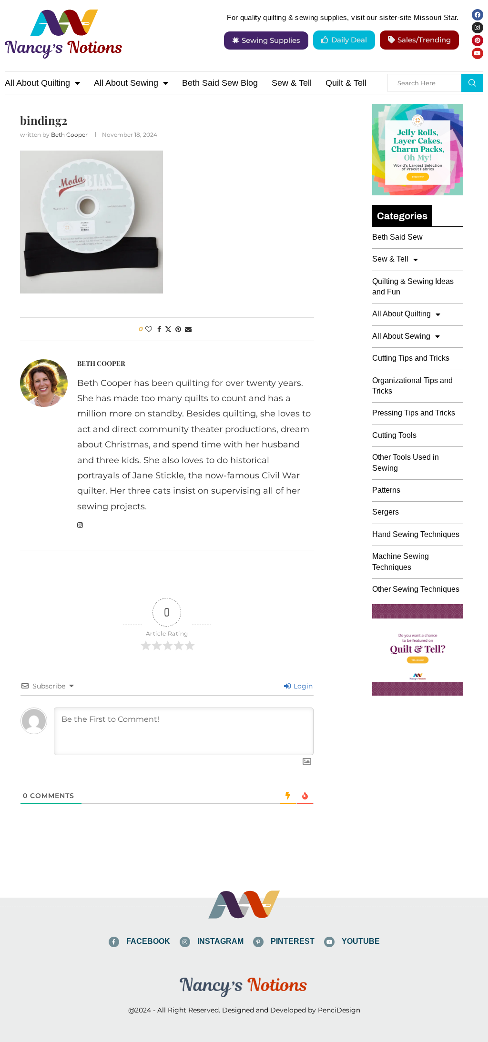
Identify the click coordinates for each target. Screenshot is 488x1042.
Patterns (386, 490)
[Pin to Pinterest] (178, 329)
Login (302, 686)
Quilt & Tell (345, 83)
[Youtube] (477, 53)
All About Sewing (126, 83)
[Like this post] (148, 329)
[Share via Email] (188, 329)
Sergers (385, 512)
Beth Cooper (69, 134)
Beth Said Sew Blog (220, 83)
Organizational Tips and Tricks (412, 385)
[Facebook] (477, 14)
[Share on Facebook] (159, 329)
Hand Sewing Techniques (415, 534)
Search (472, 83)
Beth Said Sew (397, 237)
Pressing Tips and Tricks (413, 413)
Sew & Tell (292, 83)
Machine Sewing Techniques (400, 561)
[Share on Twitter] (168, 329)
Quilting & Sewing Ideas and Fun (413, 286)
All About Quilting (37, 83)
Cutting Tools (394, 435)
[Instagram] (477, 27)
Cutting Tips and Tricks (410, 358)
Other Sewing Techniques (415, 589)
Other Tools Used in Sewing (405, 462)
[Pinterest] (477, 40)
